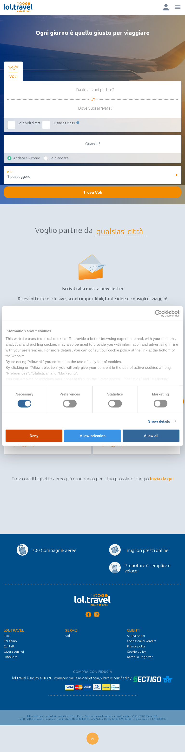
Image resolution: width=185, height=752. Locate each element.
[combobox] (119, 231)
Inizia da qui (161, 478)
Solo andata (59, 158)
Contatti (9, 646)
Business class (64, 123)
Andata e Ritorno (26, 158)
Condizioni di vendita (141, 641)
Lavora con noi (14, 651)
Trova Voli (92, 192)
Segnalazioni (136, 635)
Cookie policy (136, 651)
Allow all (151, 436)
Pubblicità (10, 656)
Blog (7, 635)
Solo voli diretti (29, 123)
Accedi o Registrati (140, 656)
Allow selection (93, 436)
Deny (34, 436)
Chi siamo (10, 641)
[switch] (70, 403)
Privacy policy (136, 646)
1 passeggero (19, 176)
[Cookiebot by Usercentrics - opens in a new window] (158, 313)
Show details (159, 421)
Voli (68, 635)
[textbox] (119, 231)
